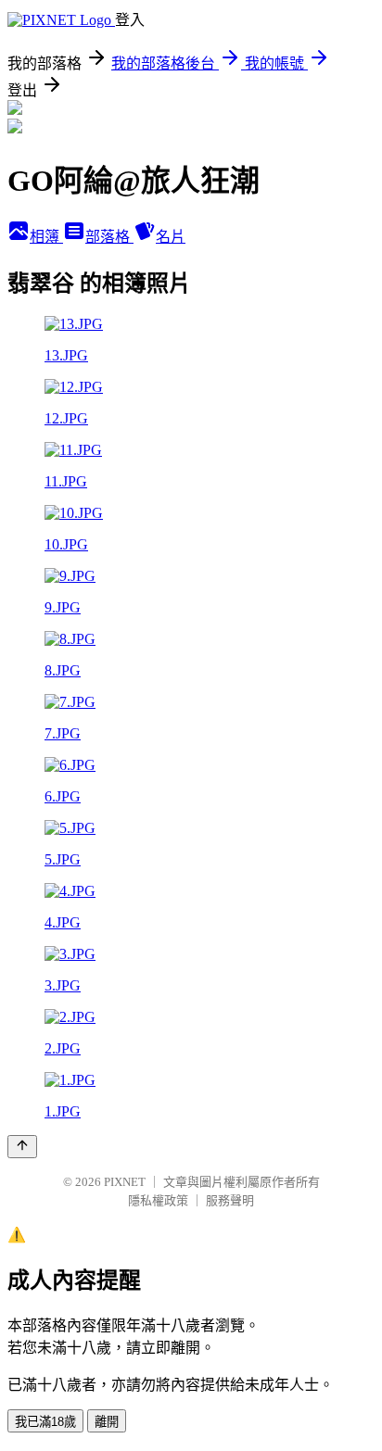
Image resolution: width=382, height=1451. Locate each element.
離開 (107, 1422)
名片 (170, 237)
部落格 (109, 237)
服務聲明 (230, 1200)
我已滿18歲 (45, 1422)
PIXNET (125, 1182)
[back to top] (22, 1146)
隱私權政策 (158, 1200)
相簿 (46, 237)
